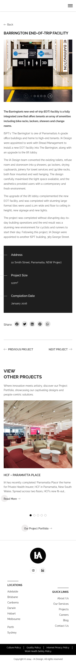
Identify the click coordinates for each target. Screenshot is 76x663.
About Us (63, 598)
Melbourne (13, 619)
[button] (70, 5)
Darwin (11, 608)
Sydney (12, 632)
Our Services (61, 603)
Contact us (62, 625)
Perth (10, 627)
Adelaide (12, 591)
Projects (64, 609)
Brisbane (12, 597)
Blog (66, 620)
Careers (64, 614)
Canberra (13, 602)
